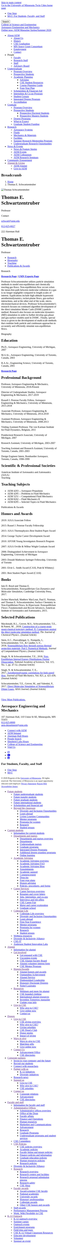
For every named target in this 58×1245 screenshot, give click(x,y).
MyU (10, 772)
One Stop (12, 13)
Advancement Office (30, 1052)
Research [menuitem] (11, 127)
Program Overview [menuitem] (23, 71)
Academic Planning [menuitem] (23, 77)
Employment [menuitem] (20, 49)
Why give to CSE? (29, 1008)
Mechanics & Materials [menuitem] (25, 135)
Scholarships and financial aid (28, 805)
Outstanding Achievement (32, 974)
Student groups (27, 827)
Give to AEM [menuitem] (20, 168)
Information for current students (29, 833)
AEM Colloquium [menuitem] (22, 154)
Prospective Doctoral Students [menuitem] (34, 113)
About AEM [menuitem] (13, 35)
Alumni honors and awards (33, 972)
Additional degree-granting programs (38, 852)
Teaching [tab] (11, 263)
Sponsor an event (22, 1241)
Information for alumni (25, 949)
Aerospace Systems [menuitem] (23, 129)
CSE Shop (25, 1185)
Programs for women (30, 822)
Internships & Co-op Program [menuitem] (28, 93)
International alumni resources (34, 997)
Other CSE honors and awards (35, 1205)
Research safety (27, 1182)
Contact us (25, 1013)
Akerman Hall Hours (17, 736)
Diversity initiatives (29, 1074)
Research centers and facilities (34, 1174)
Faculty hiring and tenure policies (36, 1152)
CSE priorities (27, 1088)
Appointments (27, 869)
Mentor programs (28, 819)
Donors (11, 1016)
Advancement (26, 1096)
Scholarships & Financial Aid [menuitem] (28, 91)
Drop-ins (24, 877)
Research (5, 271)
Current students (15, 830)
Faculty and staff (15, 1102)
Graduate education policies (33, 1158)
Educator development (25, 1235)
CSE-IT (17, 941)
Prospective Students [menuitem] (24, 74)
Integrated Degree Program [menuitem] (27, 99)
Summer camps (21, 1221)
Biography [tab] (12, 260)
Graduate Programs (29, 1133)
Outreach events (21, 1224)
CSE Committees (22, 1141)
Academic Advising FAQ (32, 863)
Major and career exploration (34, 905)
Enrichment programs (24, 1227)
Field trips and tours (23, 1230)
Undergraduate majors (30, 844)
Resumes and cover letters (32, 894)
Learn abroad (26, 813)
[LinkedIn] (8, 758)
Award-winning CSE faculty (34, 1191)
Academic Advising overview (34, 861)
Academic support (29, 872)
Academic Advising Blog (32, 866)
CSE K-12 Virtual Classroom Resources (33, 1232)
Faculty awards (21, 1188)
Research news (21, 1077)
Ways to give (20, 1038)
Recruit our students (23, 1063)
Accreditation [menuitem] (20, 102)
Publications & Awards (12, 507)
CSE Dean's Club (28, 1030)
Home (10, 181)
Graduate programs (29, 847)
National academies (29, 1194)
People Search (14, 738)
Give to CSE (20, 1005)
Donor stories (26, 1033)
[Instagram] (8, 752)
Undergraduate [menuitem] (14, 68)
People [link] (10, 55)
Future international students (27, 802)
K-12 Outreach (14, 1216)
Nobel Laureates (28, 985)
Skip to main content (11, 2)
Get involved (20, 952)
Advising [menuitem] (24, 79)
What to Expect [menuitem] (21, 121)
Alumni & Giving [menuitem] (16, 163)
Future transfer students (25, 797)
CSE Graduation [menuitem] (22, 43)
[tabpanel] (29, 404)
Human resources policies (32, 1160)
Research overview (29, 1171)
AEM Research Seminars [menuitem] (26, 157)
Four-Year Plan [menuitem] (27, 88)
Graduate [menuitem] (11, 104)
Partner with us (21, 1069)
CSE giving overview (30, 1022)
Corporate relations (29, 1094)
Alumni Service (27, 977)
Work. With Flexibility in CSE (28, 1213)
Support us (19, 1080)
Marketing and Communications (35, 1124)
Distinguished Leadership (32, 980)
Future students (14, 791)
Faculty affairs (27, 1116)
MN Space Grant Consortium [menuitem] (28, 46)
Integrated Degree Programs (33, 849)
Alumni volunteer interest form (35, 963)
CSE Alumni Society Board (33, 960)
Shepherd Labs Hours (18, 741)
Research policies (28, 1163)
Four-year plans (27, 880)
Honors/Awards (21, 969)
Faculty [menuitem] (17, 57)
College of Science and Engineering (18, 24)
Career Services (21, 888)
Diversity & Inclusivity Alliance (29, 938)
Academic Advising (23, 858)
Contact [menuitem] (17, 52)
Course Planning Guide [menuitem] (31, 85)
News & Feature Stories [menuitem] (25, 149)
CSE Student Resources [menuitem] (31, 82)
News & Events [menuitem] (15, 146)
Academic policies (29, 1149)
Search (5, 22)
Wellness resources (23, 935)
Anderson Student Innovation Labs (31, 944)
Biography (6, 334)
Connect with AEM (17, 730)
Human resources (28, 1121)
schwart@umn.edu (10, 221)
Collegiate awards (28, 1202)
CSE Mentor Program (30, 966)
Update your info (28, 1002)
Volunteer (18, 1238)
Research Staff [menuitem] (21, 60)
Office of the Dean (29, 1113)
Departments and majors (25, 836)
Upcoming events (28, 958)
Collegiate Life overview (32, 913)
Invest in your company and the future (32, 1060)
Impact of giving (28, 1035)
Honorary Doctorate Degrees (34, 983)
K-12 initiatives (27, 1071)
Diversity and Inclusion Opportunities (38, 811)
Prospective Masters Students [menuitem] (34, 116)
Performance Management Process (30, 1210)
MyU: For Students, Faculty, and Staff (26, 16)
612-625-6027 (8, 226)
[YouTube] (8, 755)
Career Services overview (32, 891)
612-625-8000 (8, 722)
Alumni (11, 947)
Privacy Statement (28, 783)
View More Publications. (13, 699)
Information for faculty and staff (29, 1105)
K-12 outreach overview (25, 1219)
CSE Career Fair (28, 902)
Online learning (27, 855)
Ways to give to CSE (30, 1041)
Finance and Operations (31, 1119)
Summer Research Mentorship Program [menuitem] (33, 141)
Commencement (28, 874)
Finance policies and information (36, 1155)
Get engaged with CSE (31, 955)
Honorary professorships (32, 1199)
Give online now (28, 1010)
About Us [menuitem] (18, 38)
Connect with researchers (26, 1066)
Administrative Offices (25, 1108)
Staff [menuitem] (16, 63)
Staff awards (20, 1207)
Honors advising (28, 883)
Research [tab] (11, 257)
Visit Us (11, 747)
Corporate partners (16, 1058)
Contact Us (19, 1049)
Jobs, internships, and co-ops (34, 897)
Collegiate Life (21, 911)
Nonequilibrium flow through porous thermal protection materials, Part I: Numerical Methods (26, 647)
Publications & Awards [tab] (18, 266)
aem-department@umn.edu (14, 725)
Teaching (5, 477)
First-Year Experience (30, 922)
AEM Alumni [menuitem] (20, 166)
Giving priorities (28, 1027)
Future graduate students (25, 799)
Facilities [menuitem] (18, 138)
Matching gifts (27, 1044)
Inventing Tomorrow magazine (35, 999)
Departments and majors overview (36, 838)
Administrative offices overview (35, 1110)
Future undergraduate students (28, 794)
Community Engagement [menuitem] (19, 160)
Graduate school (28, 908)
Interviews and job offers (32, 899)
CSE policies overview (31, 1146)
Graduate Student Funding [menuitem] (26, 124)
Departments (26, 841)
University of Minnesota (31, 778)
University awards (29, 1196)
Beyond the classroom (24, 808)
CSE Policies (20, 1144)
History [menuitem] (17, 41)
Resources (19, 988)
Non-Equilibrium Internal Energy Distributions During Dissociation (25, 659)
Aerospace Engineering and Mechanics (20, 27)
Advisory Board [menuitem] (21, 66)
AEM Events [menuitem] (20, 152)
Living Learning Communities (34, 816)
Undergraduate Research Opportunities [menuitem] (33, 143)
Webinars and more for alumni (34, 991)
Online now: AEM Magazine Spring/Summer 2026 (26, 30)
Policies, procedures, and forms (35, 886)
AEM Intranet (14, 733)
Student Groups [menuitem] (21, 96)
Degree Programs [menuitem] (22, 118)
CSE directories (27, 1055)
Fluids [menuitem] (17, 132)
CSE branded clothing (30, 994)
